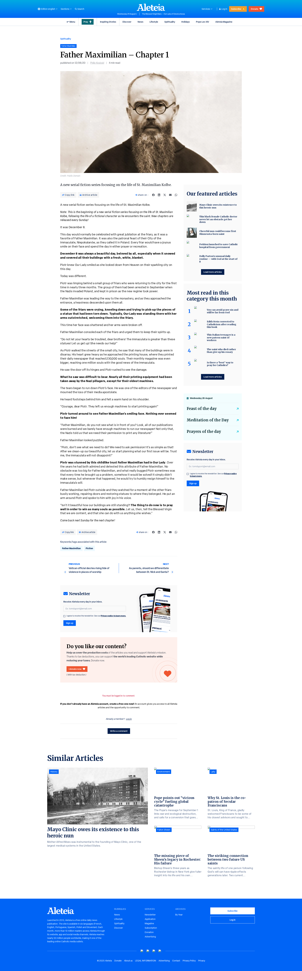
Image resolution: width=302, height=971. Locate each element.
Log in (224, 9)
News (140, 21)
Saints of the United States (224, 829)
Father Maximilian (71, 548)
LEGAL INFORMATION (145, 960)
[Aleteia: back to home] (151, 7)
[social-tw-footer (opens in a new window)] (154, 951)
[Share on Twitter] (164, 195)
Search (80, 9)
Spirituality (169, 21)
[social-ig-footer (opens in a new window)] (160, 951)
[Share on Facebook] (153, 195)
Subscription (151, 927)
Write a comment (119, 730)
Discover (127, 21)
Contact (176, 960)
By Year (179, 914)
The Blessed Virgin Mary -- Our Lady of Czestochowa (163, 14)
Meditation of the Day (208, 420)
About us (128, 960)
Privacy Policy (189, 960)
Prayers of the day (204, 431)
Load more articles (213, 271)
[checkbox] (64, 616)
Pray (86, 21)
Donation (149, 932)
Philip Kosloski (97, 63)
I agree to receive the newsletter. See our (96, 616)
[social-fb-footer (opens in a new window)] (148, 951)
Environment (163, 771)
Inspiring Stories (108, 21)
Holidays (185, 21)
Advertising (150, 936)
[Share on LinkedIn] (159, 195)
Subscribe (236, 8)
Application (150, 919)
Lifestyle (154, 21)
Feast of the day (202, 408)
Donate (254, 8)
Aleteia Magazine (223, 21)
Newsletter (150, 914)
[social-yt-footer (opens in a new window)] (142, 951)
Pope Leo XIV (202, 21)
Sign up (69, 622)
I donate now (75, 668)
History (53, 771)
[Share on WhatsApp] (176, 195)
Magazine (149, 923)
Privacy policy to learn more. (113, 615)
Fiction (89, 548)
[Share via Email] (170, 195)
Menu (72, 21)
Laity (213, 771)
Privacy (201, 960)
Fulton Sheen (163, 829)
